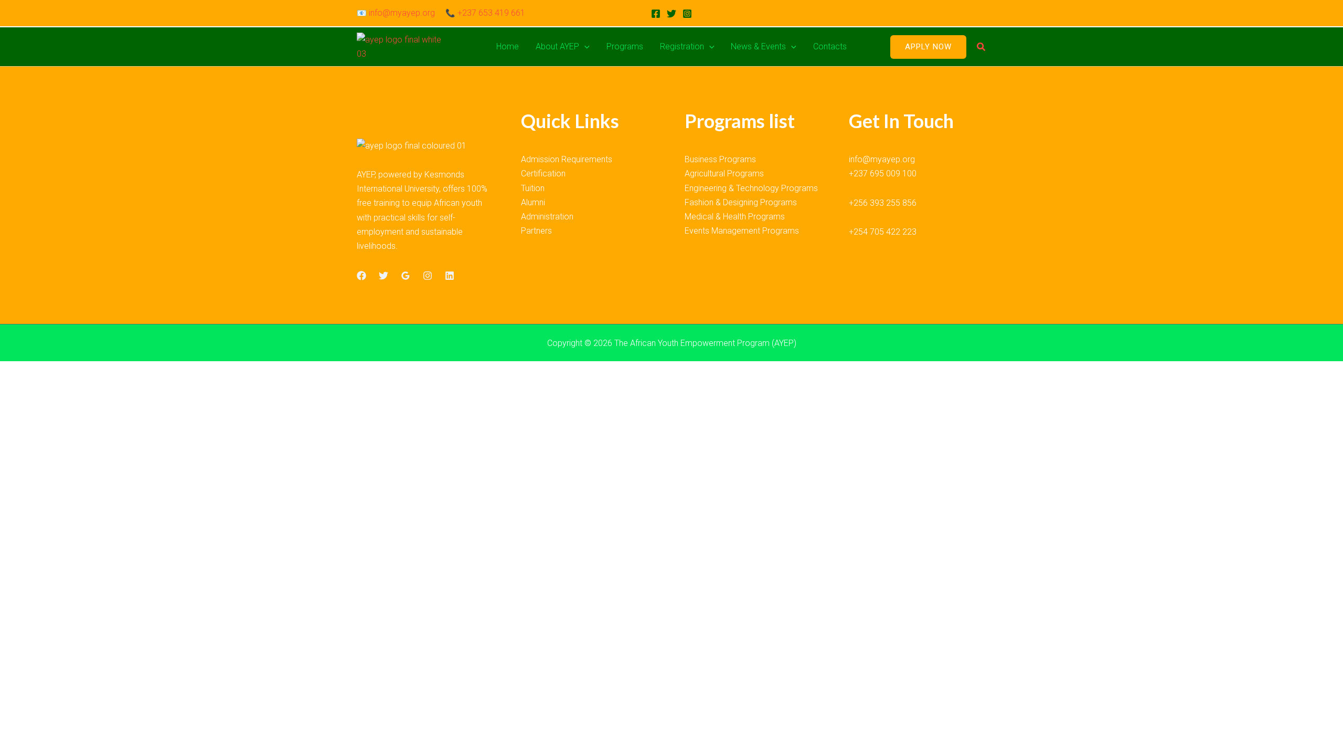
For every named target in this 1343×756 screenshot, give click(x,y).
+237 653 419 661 (491, 13)
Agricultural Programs (724, 173)
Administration (547, 217)
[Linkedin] (449, 275)
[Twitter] (671, 13)
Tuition (533, 188)
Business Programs (720, 159)
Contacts (830, 46)
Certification (543, 173)
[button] (584, 46)
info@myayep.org (402, 13)
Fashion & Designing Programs (741, 202)
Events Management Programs (742, 231)
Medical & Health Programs (735, 217)
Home (507, 46)
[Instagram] (687, 13)
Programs (624, 46)
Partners (536, 231)
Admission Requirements (566, 159)
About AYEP (557, 46)
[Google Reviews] (405, 275)
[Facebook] (655, 13)
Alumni (533, 202)
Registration (682, 46)
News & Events (758, 46)
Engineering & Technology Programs (751, 188)
